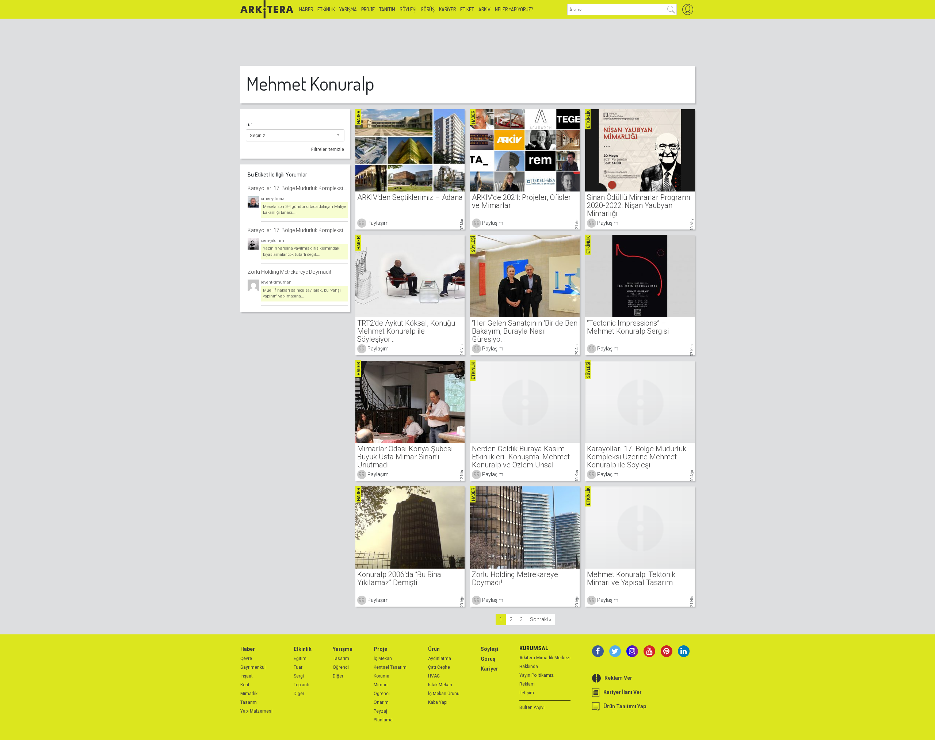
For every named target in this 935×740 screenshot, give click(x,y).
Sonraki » (540, 619)
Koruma (381, 676)
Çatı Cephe (439, 667)
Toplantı (301, 684)
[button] (295, 135)
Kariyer (447, 9)
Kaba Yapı (437, 702)
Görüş (428, 9)
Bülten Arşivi (532, 707)
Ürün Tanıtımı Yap (624, 706)
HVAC (434, 676)
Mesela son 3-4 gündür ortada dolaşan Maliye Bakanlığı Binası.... (304, 209)
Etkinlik (326, 9)
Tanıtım (387, 9)
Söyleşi (408, 9)
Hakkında (528, 666)
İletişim (526, 692)
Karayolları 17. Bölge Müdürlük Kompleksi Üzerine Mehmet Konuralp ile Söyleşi (298, 188)
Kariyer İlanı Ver (622, 692)
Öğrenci (341, 667)
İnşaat (246, 676)
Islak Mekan (440, 684)
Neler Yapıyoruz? (514, 9)
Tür (249, 124)
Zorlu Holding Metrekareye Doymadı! (289, 272)
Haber (306, 9)
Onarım (381, 702)
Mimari (381, 684)
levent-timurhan (276, 282)
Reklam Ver (618, 678)
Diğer (299, 693)
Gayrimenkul (253, 667)
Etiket (467, 9)
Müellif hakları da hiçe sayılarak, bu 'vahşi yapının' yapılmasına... (302, 293)
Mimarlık (248, 693)
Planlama (383, 719)
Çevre (246, 658)
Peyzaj (380, 711)
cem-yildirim (272, 240)
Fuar (298, 667)
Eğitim (300, 658)
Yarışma (348, 9)
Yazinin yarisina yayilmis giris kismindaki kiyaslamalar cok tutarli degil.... (301, 251)
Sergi (299, 676)
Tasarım (248, 702)
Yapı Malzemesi (256, 711)
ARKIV (484, 9)
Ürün (434, 649)
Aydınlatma (439, 658)
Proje (368, 9)
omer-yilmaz (272, 198)
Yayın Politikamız (536, 675)
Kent (244, 684)
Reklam (527, 684)
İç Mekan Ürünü (443, 693)
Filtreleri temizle (327, 149)
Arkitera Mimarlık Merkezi (544, 657)
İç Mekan (383, 658)
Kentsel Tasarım (390, 667)
